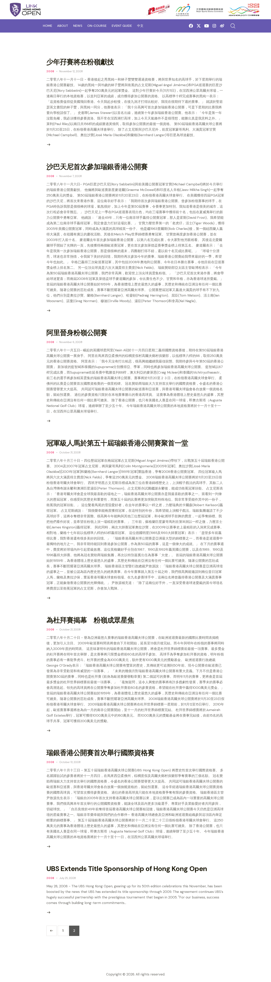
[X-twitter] (199, 26)
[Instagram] (214, 26)
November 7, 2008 (70, 176)
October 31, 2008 (70, 452)
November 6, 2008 (70, 342)
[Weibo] (222, 26)
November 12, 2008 (71, 71)
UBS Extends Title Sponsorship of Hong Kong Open (126, 868)
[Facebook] (191, 26)
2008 (50, 71)
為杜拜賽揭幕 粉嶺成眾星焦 (90, 620)
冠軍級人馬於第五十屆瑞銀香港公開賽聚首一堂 (117, 443)
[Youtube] (206, 26)
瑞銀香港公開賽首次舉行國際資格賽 (100, 752)
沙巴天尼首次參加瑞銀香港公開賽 (97, 166)
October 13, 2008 (70, 762)
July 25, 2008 (67, 878)
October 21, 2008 (70, 629)
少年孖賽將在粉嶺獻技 (80, 61)
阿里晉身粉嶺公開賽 (76, 332)
